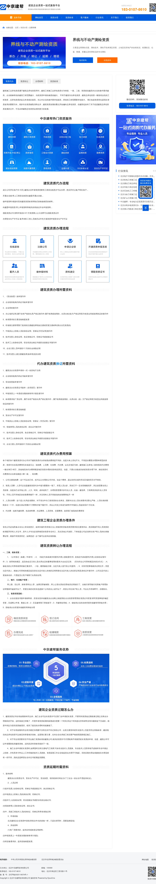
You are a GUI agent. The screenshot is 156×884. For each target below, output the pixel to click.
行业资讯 (99, 17)
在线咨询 (107, 60)
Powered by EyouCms (46, 878)
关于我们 (115, 17)
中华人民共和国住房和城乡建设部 (24, 859)
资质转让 (24, 81)
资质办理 (54, 17)
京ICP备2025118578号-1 (18, 874)
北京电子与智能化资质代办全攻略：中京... (137, 176)
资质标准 (69, 17)
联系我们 (130, 17)
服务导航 (18, 17)
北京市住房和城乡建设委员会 (52, 859)
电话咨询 (83, 60)
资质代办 (9, 81)
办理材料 (39, 81)
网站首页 (39, 17)
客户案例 (84, 17)
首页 (17, 27)
